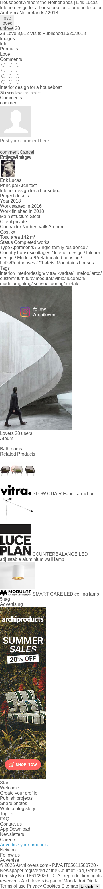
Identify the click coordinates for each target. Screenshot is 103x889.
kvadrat (64, 273)
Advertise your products (24, 844)
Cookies (51, 886)
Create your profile (18, 793)
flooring (56, 283)
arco (96, 273)
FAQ (4, 818)
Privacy (34, 886)
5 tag (5, 599)
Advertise (9, 860)
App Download (15, 829)
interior (7, 273)
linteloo (81, 273)
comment (9, 152)
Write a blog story (17, 808)
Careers (8, 839)
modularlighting (15, 283)
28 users (23, 433)
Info (3, 43)
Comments (11, 59)
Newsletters (12, 834)
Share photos (13, 803)
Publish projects (16, 798)
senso (40, 283)
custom (7, 278)
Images (7, 38)
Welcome (9, 787)
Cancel (27, 152)
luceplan (75, 278)
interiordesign (30, 273)
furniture (25, 278)
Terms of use (13, 886)
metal (71, 283)
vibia (59, 278)
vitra (50, 273)
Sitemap (69, 886)
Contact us (11, 824)
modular (44, 278)
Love (5, 54)
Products (9, 48)
